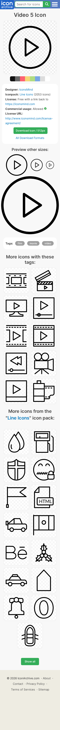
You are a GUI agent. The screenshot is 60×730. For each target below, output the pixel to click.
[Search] (46, 4)
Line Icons (26, 94)
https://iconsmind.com (20, 104)
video (47, 243)
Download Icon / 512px (30, 130)
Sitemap (43, 689)
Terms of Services (23, 689)
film (20, 243)
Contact (18, 683)
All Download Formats (30, 138)
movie (33, 243)
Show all (30, 661)
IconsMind (26, 89)
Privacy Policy (35, 683)
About (47, 678)
